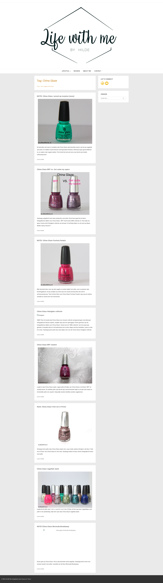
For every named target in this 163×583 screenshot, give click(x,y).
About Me (87, 71)
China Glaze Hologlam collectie (49, 311)
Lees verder (40, 159)
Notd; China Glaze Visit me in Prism (51, 407)
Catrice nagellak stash (57, 509)
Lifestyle (65, 71)
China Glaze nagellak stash (48, 469)
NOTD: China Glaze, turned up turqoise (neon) (55, 96)
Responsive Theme (26, 579)
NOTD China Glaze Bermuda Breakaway (53, 526)
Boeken (77, 71)
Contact (97, 71)
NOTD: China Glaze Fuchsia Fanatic (51, 240)
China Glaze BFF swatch (47, 345)
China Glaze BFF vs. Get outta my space (53, 169)
